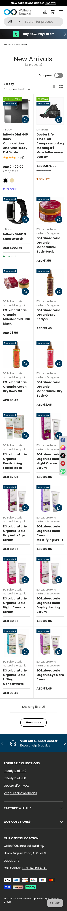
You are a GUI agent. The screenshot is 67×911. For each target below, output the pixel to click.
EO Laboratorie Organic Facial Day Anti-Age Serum (15, 533)
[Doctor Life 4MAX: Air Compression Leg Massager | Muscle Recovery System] (50, 111)
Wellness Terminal (22, 898)
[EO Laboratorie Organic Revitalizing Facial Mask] (16, 427)
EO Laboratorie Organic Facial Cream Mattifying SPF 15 (49, 533)
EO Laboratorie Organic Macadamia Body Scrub (48, 245)
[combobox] (33, 21)
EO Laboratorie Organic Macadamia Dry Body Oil (49, 389)
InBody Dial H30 (15, 778)
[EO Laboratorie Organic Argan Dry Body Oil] (16, 354)
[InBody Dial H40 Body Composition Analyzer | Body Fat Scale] (16, 111)
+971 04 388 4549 (34, 868)
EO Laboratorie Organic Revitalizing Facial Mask (15, 461)
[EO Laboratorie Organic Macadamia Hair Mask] (16, 282)
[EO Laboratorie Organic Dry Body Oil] (50, 282)
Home (7, 45)
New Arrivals (21, 45)
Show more (33, 722)
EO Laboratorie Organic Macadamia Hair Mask (16, 317)
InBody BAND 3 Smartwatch (14, 236)
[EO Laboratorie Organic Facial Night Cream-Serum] (16, 571)
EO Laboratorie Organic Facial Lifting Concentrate (15, 677)
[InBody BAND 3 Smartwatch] (16, 210)
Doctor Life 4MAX (16, 786)
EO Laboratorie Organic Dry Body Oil (48, 314)
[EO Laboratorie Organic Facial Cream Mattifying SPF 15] (50, 499)
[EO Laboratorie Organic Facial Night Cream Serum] (50, 427)
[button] (53, 12)
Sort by (9, 84)
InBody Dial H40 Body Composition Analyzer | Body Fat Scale (15, 143)
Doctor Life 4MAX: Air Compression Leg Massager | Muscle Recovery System (50, 145)
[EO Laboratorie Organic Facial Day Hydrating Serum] (50, 571)
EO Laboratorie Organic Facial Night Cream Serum (48, 461)
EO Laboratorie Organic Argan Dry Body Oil (15, 386)
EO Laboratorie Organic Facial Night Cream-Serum (15, 605)
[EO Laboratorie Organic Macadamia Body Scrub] (50, 210)
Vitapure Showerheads (20, 793)
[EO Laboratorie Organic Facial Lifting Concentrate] (16, 643)
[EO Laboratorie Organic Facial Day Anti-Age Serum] (16, 499)
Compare (45, 75)
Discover (50, 3)
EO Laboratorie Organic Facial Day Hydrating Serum (48, 605)
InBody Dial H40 (15, 771)
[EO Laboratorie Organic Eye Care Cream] (50, 643)
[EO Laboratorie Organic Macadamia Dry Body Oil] (50, 354)
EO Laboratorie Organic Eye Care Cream (50, 675)
